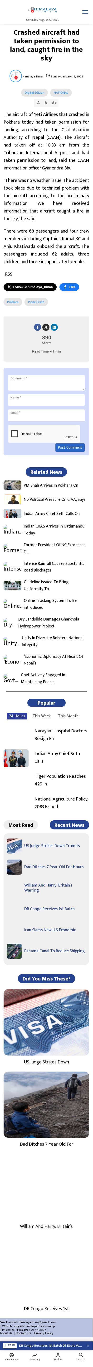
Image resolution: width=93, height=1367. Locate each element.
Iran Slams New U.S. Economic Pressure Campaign (51, 1347)
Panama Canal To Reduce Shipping (54, 951)
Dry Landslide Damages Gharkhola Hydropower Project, (48, 623)
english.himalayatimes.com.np (34, 1326)
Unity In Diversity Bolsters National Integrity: (52, 641)
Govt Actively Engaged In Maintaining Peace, (43, 679)
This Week (42, 716)
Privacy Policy (44, 1333)
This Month (68, 716)
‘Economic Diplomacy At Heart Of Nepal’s (53, 660)
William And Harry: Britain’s (46, 1226)
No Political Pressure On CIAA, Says (55, 499)
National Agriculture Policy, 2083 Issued (61, 803)
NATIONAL (61, 92)
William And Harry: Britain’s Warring (48, 888)
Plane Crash (36, 302)
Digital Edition (34, 92)
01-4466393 (20, 1329)
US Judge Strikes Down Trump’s (52, 846)
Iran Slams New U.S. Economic (50, 930)
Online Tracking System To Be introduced (50, 604)
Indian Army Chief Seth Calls (57, 757)
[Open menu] (85, 12)
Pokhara (13, 302)
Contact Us (23, 1333)
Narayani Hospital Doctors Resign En (60, 735)
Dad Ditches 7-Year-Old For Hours (54, 867)
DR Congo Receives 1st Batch (49, 909)
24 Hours (17, 716)
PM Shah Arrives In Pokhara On (51, 485)
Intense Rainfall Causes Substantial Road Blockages (54, 567)
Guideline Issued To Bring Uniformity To (46, 586)
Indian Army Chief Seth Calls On (52, 513)
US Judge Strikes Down (46, 1062)
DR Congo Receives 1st (46, 1309)
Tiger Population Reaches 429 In (60, 780)
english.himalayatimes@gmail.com (32, 1322)
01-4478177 (38, 1329)
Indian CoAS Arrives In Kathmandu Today (54, 530)
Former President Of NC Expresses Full (54, 549)
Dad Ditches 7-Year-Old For (46, 1144)
